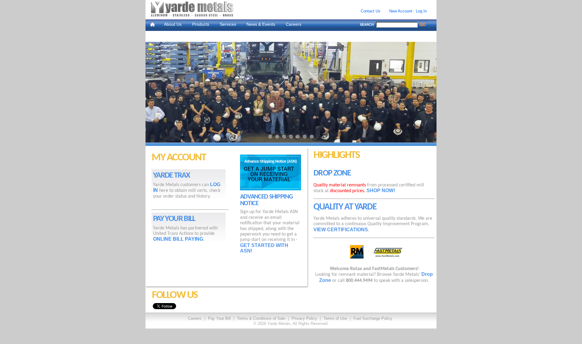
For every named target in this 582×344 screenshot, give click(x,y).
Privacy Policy (304, 318)
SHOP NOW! (380, 190)
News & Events (260, 24)
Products (200, 24)
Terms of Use (335, 318)
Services (228, 24)
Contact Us (370, 11)
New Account (400, 11)
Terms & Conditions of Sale (261, 318)
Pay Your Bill (219, 318)
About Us (173, 24)
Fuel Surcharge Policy (372, 318)
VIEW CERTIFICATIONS (340, 229)
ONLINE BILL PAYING (178, 239)
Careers (293, 24)
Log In (421, 11)
